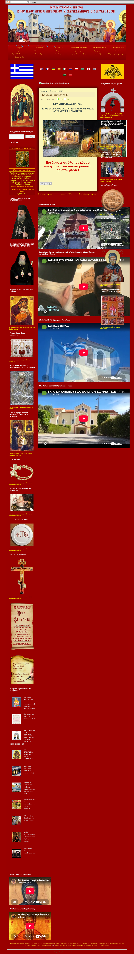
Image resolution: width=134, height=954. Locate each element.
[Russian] (76, 71)
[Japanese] (88, 71)
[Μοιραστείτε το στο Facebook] (50, 183)
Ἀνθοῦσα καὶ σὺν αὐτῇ (24, 175)
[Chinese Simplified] (70, 77)
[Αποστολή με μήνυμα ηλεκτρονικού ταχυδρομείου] (41, 183)
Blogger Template (59, 952)
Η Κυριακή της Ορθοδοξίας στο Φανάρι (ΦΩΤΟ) (29, 818)
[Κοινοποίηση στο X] (47, 183)
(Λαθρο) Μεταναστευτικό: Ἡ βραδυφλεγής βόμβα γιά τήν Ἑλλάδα (29, 836)
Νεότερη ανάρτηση (45, 194)
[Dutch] (70, 71)
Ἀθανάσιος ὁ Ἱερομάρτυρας (22, 177)
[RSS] (11, 945)
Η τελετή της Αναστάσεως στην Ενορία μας (29, 850)
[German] (53, 71)
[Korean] (94, 71)
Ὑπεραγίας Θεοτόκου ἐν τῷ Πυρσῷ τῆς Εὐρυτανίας (23, 181)
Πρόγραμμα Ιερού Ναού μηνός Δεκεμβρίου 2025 (29, 716)
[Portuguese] (82, 71)
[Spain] (59, 71)
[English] (41, 71)
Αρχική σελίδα (66, 194)
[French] (47, 71)
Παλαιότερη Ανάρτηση (88, 194)
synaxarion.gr (22, 194)
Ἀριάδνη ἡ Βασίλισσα (22, 184)
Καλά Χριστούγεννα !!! (55, 94)
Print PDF (64, 99)
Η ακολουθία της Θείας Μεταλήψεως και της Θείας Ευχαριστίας (29, 803)
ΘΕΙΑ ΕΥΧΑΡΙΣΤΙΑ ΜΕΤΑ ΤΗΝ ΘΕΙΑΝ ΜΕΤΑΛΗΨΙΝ (28, 754)
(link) (53, 945)
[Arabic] (65, 77)
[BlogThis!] (44, 183)
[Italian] (65, 71)
